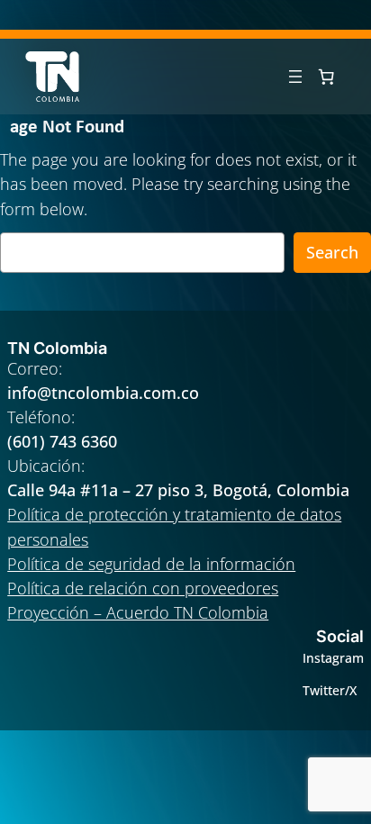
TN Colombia (57, 348)
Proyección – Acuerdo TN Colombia (137, 612)
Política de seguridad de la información (151, 564)
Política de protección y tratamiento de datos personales (174, 526)
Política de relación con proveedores (142, 588)
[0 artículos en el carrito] (326, 76)
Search (332, 252)
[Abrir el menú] (295, 76)
